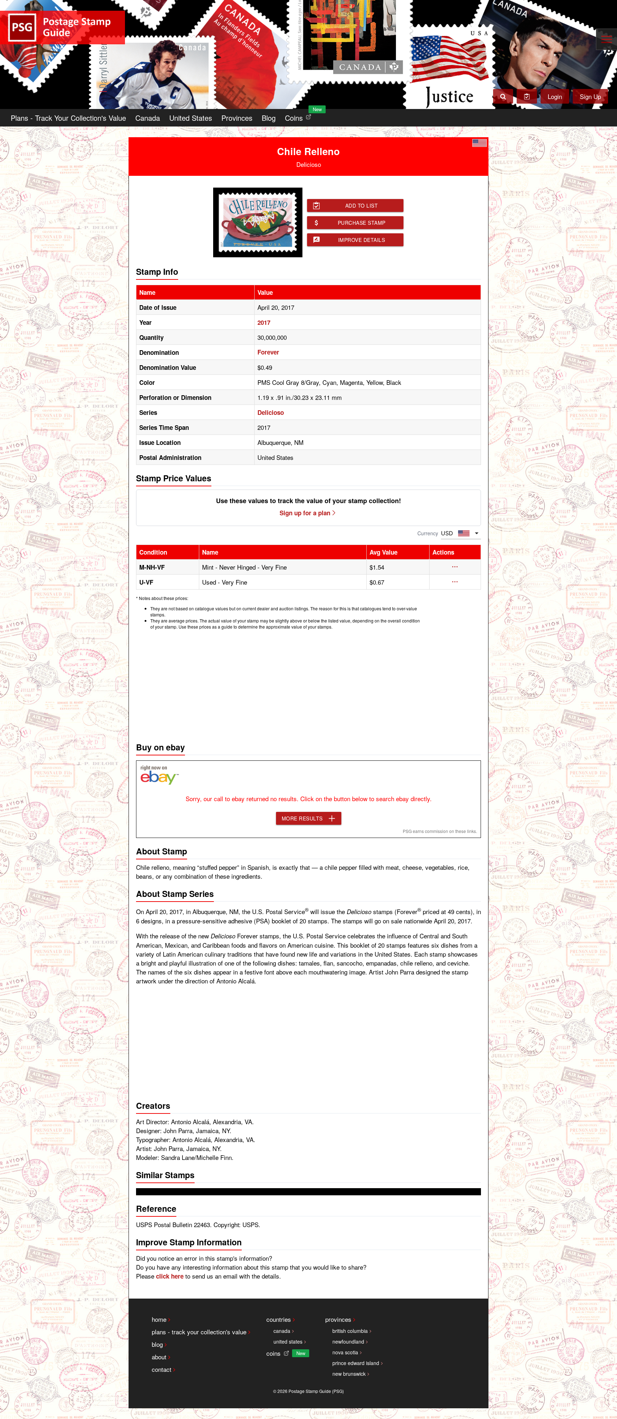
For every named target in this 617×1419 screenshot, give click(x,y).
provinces (338, 1319)
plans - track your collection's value (199, 1331)
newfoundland (348, 1341)
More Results (302, 818)
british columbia (350, 1330)
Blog (269, 118)
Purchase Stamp (362, 222)
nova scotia (345, 1352)
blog (157, 1344)
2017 (263, 322)
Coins (299, 116)
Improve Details (361, 239)
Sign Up (590, 96)
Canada (147, 118)
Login (555, 96)
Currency (427, 533)
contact (161, 1369)
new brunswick (349, 1373)
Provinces (236, 118)
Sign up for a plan (305, 512)
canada (282, 1330)
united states (288, 1341)
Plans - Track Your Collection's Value (68, 118)
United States (190, 118)
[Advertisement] (308, 684)
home (159, 1319)
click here (170, 1276)
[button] (455, 566)
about (159, 1356)
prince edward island (355, 1362)
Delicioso (270, 412)
